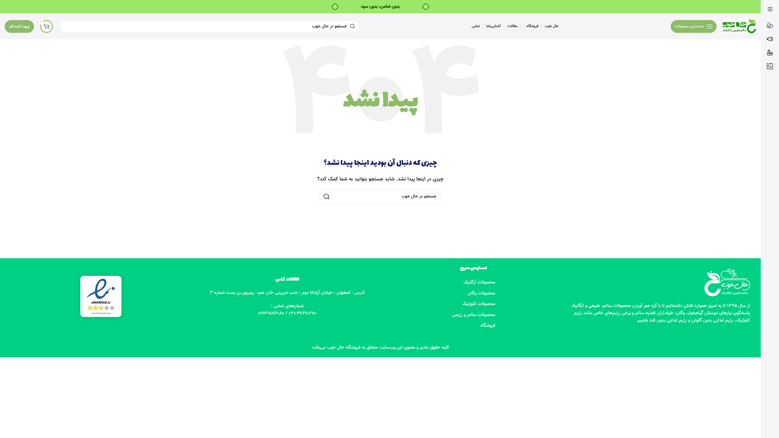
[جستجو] (327, 196)
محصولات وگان (481, 293)
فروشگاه (487, 325)
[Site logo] (739, 26)
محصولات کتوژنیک (478, 304)
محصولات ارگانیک (479, 282)
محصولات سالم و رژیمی (473, 314)
